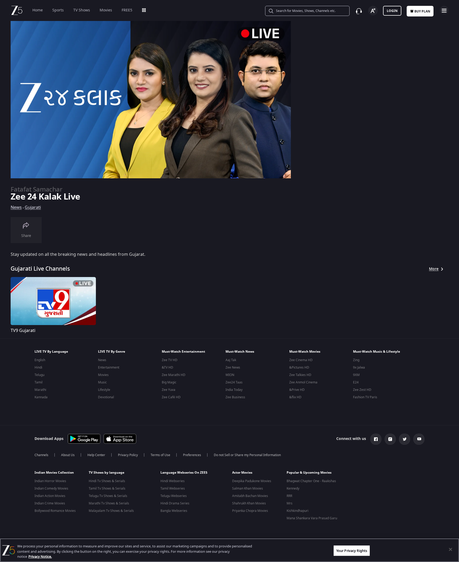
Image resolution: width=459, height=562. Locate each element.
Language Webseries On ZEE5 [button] (183, 472)
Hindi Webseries (172, 481)
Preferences (192, 455)
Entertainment (108, 367)
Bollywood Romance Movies (55, 510)
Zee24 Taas (234, 382)
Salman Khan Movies (247, 488)
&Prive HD (297, 389)
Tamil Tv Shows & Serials (107, 488)
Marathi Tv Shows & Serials (109, 503)
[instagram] (390, 439)
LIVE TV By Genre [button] (111, 351)
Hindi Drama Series (174, 503)
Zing (356, 360)
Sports (58, 10)
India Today (234, 389)
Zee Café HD (171, 397)
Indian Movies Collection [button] (54, 472)
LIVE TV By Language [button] (51, 351)
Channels (41, 455)
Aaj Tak (231, 360)
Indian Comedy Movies (51, 488)
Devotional (106, 397)
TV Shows (81, 10)
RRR (289, 496)
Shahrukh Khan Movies (249, 503)
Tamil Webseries (172, 488)
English (40, 360)
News (16, 207)
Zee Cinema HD (301, 360)
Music (102, 382)
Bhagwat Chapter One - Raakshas (311, 481)
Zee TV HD (169, 360)
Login (392, 10)
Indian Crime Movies (50, 503)
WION (230, 375)
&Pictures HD (299, 367)
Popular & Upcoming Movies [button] (309, 472)
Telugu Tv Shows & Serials (108, 496)
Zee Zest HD (362, 389)
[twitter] (404, 439)
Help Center (96, 455)
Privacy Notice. (40, 556)
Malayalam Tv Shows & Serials (111, 510)
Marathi (40, 389)
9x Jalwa (359, 367)
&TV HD (167, 367)
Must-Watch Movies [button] (304, 351)
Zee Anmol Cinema (303, 382)
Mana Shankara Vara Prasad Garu (312, 518)
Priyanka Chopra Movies (250, 510)
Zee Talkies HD (300, 375)
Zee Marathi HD (173, 375)
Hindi (38, 367)
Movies (106, 10)
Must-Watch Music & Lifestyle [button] (376, 351)
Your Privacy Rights (351, 550)
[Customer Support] (359, 11)
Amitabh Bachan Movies (250, 496)
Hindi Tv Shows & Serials (107, 481)
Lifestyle (104, 389)
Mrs (289, 503)
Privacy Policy (128, 455)
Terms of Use (160, 455)
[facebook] (375, 439)
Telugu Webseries (173, 496)
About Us (68, 455)
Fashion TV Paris (365, 397)
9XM (356, 375)
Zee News (233, 367)
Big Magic (169, 382)
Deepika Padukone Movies (251, 481)
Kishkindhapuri (297, 510)
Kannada (41, 397)
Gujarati (33, 207)
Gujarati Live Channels (40, 269)
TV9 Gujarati (23, 330)
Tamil (38, 382)
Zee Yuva (168, 389)
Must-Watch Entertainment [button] (183, 351)
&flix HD (295, 397)
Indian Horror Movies (50, 481)
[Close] (450, 549)
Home (37, 10)
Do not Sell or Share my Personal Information (247, 455)
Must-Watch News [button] (240, 351)
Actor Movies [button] (242, 472)
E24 (356, 382)
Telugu (39, 375)
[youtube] (418, 439)
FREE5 (127, 10)
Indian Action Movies (50, 496)
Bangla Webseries (173, 510)
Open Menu (444, 10)
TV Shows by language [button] (106, 472)
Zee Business (235, 397)
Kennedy (293, 488)
